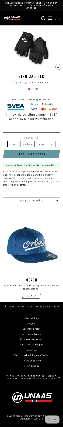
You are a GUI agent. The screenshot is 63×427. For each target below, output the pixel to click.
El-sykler (31, 323)
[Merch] (31, 246)
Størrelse (31, 138)
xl (51, 144)
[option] (31, 5)
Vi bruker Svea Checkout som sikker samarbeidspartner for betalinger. (31, 377)
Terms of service (31, 360)
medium (27, 144)
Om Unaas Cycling (31, 333)
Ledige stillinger (31, 318)
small (13, 144)
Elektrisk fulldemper (31, 344)
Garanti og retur (31, 328)
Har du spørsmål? (31, 201)
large (41, 144)
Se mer (31, 296)
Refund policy (31, 365)
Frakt (29, 99)
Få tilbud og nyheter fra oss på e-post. (31, 307)
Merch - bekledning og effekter (31, 355)
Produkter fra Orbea (31, 339)
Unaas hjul (31, 349)
